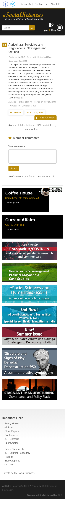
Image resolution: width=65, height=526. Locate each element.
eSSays (9, 427)
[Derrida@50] (32, 362)
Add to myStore (36, 113)
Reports (9, 457)
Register (55, 30)
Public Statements (14, 449)
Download (16, 113)
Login (45, 30)
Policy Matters (12, 423)
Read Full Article (46, 118)
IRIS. (60, 495)
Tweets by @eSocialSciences (18, 473)
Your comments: (17, 146)
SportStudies (11, 443)
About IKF (55, 4)
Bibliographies (12, 461)
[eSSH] (32, 251)
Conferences (11, 435)
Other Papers (12, 431)
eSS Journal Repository (17, 453)
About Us (26, 4)
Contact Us (41, 4)
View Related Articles (22, 125)
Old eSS (9, 464)
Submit (13, 168)
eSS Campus (12, 439)
